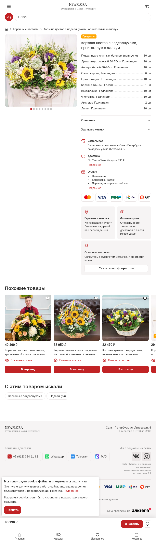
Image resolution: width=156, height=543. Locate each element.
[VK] (136, 456)
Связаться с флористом (116, 268)
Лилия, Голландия (93, 108)
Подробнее (94, 164)
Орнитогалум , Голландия (98, 79)
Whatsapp (57, 456)
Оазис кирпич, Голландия (98, 73)
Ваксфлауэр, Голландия (97, 90)
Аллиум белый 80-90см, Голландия (105, 67)
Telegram (82, 456)
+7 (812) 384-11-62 (25, 456)
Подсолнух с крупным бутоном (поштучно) (109, 55)
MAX (104, 456)
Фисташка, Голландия (95, 96)
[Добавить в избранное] (147, 524)
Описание (88, 120)
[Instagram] (146, 456)
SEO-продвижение (118, 510)
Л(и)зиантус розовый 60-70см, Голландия (109, 61)
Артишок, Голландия (95, 102)
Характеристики (92, 129)
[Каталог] (9, 17)
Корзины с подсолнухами (25, 396)
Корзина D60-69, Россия (97, 85)
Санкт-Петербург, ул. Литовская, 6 (128, 427)
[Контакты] (147, 6)
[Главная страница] (8, 29)
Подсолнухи (58, 396)
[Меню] (9, 6)
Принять (12, 509)
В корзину (132, 523)
